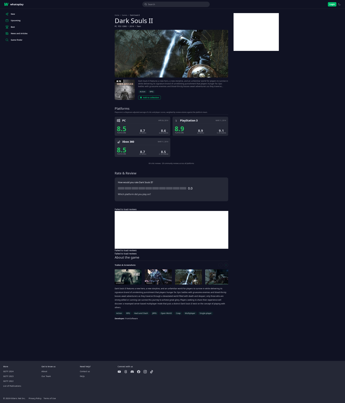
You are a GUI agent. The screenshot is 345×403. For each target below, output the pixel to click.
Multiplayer (190, 313)
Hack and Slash (141, 313)
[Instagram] (145, 371)
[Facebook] (138, 371)
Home (117, 15)
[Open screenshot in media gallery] (188, 277)
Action (142, 91)
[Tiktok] (151, 371)
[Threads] (125, 371)
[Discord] (132, 371)
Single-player (206, 313)
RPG (151, 91)
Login (332, 4)
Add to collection (151, 97)
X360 (124, 26)
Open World (166, 313)
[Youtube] (119, 371)
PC (116, 26)
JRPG (154, 313)
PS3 (119, 26)
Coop (178, 313)
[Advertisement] (171, 230)
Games (124, 15)
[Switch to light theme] (339, 4)
